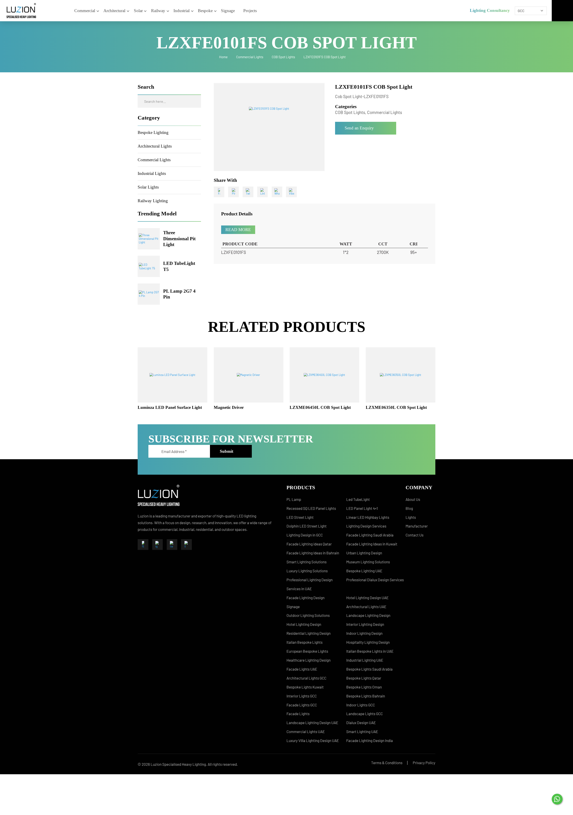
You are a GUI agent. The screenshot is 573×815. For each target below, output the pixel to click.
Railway (158, 10)
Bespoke (205, 10)
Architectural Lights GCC (306, 678)
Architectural (114, 10)
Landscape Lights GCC (364, 713)
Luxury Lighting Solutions (307, 570)
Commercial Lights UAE (305, 731)
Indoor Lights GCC (360, 705)
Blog (409, 508)
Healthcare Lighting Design (308, 660)
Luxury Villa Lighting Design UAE (312, 740)
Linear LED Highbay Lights (367, 517)
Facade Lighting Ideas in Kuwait (371, 544)
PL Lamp (293, 499)
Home (223, 57)
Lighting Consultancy (490, 10)
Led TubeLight (358, 499)
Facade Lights (298, 713)
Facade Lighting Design (305, 597)
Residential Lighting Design (308, 633)
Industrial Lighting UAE (364, 660)
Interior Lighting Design (365, 624)
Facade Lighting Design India (369, 740)
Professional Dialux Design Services (375, 579)
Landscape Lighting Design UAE (312, 722)
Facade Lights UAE (301, 669)
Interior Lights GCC (301, 696)
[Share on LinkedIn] (262, 192)
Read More (238, 229)
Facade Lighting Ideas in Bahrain (312, 553)
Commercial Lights (249, 57)
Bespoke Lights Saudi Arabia (369, 669)
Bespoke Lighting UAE (364, 570)
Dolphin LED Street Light (306, 526)
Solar (138, 10)
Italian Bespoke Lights (304, 642)
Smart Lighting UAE (362, 731)
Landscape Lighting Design (368, 615)
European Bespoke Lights (307, 651)
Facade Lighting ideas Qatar (309, 544)
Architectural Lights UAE (366, 606)
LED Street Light (300, 517)
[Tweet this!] (248, 192)
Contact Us (414, 535)
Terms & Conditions (386, 762)
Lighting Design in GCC (304, 535)
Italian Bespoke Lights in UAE (369, 651)
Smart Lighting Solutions (306, 562)
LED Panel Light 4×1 (362, 508)
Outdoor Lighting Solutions (308, 615)
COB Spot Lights (283, 57)
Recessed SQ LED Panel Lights (311, 508)
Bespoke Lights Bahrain (365, 696)
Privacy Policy (424, 762)
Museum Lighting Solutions (368, 562)
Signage (228, 10)
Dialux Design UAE (361, 722)
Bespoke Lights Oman (364, 687)
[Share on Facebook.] (219, 192)
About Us (413, 499)
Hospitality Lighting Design (368, 642)
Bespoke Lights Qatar (363, 678)
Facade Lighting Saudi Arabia (369, 535)
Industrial (181, 10)
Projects (250, 10)
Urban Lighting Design (364, 553)
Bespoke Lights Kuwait (305, 687)
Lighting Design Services (366, 526)
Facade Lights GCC (301, 705)
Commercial (84, 10)
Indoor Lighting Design (364, 633)
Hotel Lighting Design (303, 624)
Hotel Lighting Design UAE (367, 597)
